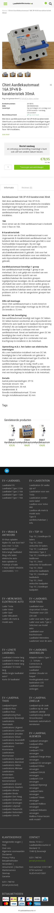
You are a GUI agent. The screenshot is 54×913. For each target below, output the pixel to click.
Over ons (6, 848)
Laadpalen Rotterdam (12, 812)
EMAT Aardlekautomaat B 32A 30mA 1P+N (44, 443)
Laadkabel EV (8, 485)
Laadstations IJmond (11, 784)
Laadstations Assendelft (13, 740)
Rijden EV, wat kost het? (13, 542)
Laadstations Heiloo (11, 765)
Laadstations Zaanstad (13, 758)
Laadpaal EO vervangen (40, 762)
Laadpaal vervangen (38, 740)
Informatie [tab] (9, 187)
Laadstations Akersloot (13, 762)
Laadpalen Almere (10, 790)
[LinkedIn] (6, 470)
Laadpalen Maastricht (12, 809)
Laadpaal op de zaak (39, 705)
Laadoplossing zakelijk (39, 714)
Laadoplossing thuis (11, 714)
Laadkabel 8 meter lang (13, 663)
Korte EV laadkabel (11, 679)
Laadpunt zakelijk (37, 711)
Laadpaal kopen (9, 705)
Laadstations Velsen (11, 736)
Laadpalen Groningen (12, 802)
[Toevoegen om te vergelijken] (51, 85)
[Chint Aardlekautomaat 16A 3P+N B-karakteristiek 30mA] (28, 44)
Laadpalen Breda (10, 793)
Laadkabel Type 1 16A (12, 497)
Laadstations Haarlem (12, 787)
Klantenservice (9, 870)
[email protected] (37, 860)
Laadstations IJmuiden (12, 733)
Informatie (12, 452)
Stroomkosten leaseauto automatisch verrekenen (40, 721)
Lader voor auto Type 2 (40, 622)
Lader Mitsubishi (9, 615)
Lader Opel (7, 612)
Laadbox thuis (8, 711)
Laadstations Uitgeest (12, 727)
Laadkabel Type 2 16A (12, 491)
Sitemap (6, 873)
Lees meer (6, 134)
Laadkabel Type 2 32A (12, 488)
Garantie (6, 876)
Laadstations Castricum (13, 730)
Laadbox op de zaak (38, 708)
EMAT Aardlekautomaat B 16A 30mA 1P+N (13, 443)
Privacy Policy (8, 857)
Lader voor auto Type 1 (40, 619)
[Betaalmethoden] (6, 899)
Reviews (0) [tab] (27, 187)
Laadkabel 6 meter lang (13, 660)
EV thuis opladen (10, 539)
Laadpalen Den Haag (12, 796)
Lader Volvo (7, 609)
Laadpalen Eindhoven (12, 799)
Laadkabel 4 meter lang (13, 657)
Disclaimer (7, 854)
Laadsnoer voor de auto (40, 641)
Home (4, 10)
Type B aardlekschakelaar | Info (38, 519)
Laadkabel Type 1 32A (12, 494)
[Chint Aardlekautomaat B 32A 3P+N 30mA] (27, 430)
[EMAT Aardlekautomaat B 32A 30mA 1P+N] (42, 430)
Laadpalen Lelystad (11, 806)
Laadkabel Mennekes (39, 637)
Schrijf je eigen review (30, 98)
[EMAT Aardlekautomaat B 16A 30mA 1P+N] (11, 430)
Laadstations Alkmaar (12, 768)
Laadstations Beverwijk (13, 718)
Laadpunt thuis (9, 708)
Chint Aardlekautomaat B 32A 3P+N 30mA (28, 443)
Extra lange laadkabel (12, 552)
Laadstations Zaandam (13, 743)
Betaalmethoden (10, 860)
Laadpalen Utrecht (10, 815)
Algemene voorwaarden (13, 851)
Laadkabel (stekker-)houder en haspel (38, 673)
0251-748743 (8, 881)
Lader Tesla (7, 606)
